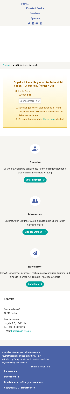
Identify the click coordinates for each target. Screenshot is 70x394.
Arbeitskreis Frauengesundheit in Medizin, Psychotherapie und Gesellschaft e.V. (26, 39)
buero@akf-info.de (21, 331)
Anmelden (33, 284)
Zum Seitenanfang (40, 366)
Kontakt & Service (35, 8)
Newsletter (35, 13)
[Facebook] (33, 23)
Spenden (35, 18)
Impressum (10, 371)
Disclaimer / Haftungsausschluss (23, 382)
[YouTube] (37, 23)
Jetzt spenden (33, 179)
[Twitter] (29, 23)
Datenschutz (11, 376)
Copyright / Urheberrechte (19, 387)
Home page (49, 119)
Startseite (7, 65)
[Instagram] (40, 23)
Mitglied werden (33, 232)
